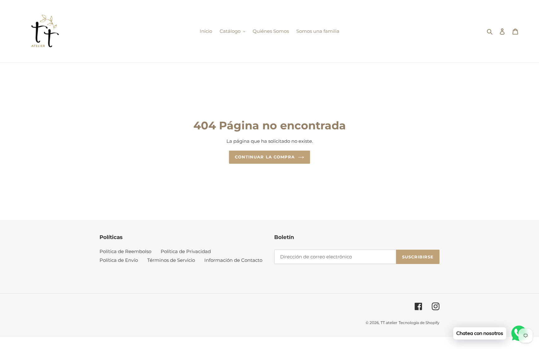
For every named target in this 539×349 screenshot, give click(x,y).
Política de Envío (119, 260)
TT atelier (389, 322)
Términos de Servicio (171, 260)
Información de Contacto (233, 260)
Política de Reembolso (125, 251)
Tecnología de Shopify (419, 322)
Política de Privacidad (186, 251)
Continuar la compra (265, 156)
